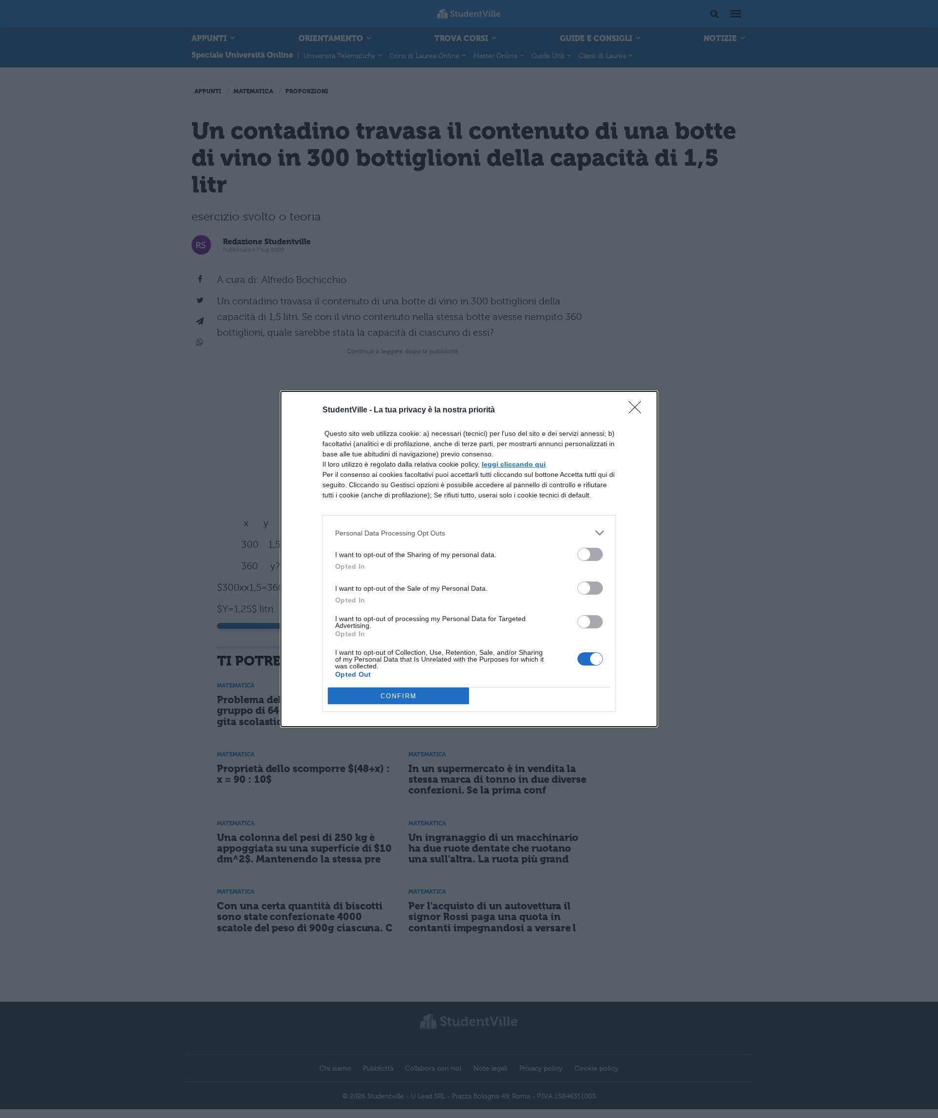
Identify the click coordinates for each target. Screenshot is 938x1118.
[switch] (590, 554)
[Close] (638, 410)
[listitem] (469, 533)
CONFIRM (399, 696)
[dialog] (469, 559)
